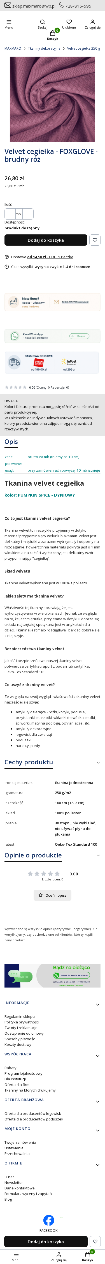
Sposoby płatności (20, 1038)
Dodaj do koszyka (46, 240)
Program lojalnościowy (23, 1073)
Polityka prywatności (21, 1022)
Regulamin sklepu (19, 1016)
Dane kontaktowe (19, 1188)
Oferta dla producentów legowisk (32, 1113)
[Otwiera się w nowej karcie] (61, 1218)
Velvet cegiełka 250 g (83, 48)
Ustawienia (14, 1147)
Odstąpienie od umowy (24, 1033)
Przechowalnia (17, 1153)
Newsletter (13, 1182)
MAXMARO (12, 48)
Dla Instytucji (15, 1078)
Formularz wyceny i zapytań (28, 1193)
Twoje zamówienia (20, 1142)
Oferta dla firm (16, 1084)
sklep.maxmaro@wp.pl (33, 6)
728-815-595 (78, 6)
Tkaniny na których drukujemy (30, 1090)
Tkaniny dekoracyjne (44, 48)
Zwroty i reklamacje (21, 1027)
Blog (8, 1199)
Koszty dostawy (17, 1044)
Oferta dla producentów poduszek (33, 1119)
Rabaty (10, 1067)
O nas (9, 1176)
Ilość (8, 204)
